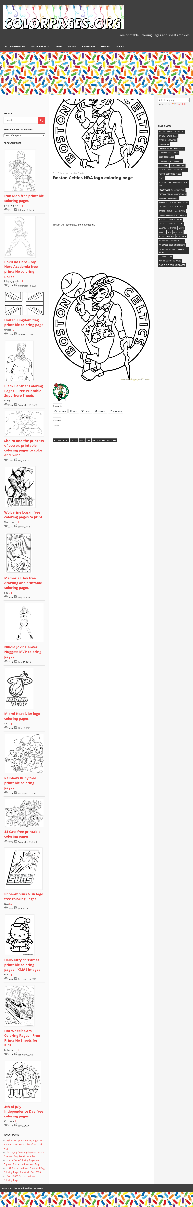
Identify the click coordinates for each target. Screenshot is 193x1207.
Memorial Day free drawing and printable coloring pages (23, 583)
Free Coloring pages (62, 173)
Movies (120, 46)
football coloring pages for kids (173, 184)
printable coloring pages (171, 240)
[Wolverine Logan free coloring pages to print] (21, 507)
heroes (182, 215)
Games (72, 46)
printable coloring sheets (172, 245)
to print (163, 256)
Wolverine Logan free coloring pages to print (23, 514)
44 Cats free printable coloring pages (22, 834)
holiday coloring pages (170, 219)
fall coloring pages (177, 169)
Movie (181, 228)
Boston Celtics (61, 440)
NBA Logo (178, 232)
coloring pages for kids (170, 161)
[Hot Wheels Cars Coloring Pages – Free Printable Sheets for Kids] (20, 1026)
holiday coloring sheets (171, 223)
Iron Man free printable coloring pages (24, 198)
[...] (21, 205)
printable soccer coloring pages (172, 251)
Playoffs (111, 440)
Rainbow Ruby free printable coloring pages (20, 783)
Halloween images (168, 215)
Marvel (162, 228)
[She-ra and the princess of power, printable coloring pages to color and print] (25, 436)
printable (181, 236)
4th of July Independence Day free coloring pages (23, 1111)
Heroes (105, 46)
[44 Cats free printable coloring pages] (25, 827)
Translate (181, 104)
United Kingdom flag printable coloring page (23, 322)
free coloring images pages (172, 194)
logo (81, 440)
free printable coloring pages (173, 202)
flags (161, 178)
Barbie (162, 136)
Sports (81, 173)
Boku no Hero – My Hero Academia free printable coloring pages (21, 268)
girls (169, 211)
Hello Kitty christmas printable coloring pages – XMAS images (22, 965)
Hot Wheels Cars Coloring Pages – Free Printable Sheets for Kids (22, 1037)
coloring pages (166, 157)
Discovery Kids (40, 46)
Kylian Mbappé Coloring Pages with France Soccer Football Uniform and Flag (24, 1144)
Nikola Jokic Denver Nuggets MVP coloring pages (22, 652)
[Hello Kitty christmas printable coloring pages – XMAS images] (20, 955)
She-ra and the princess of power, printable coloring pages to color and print (24, 447)
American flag (166, 131)
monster (172, 228)
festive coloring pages (170, 174)
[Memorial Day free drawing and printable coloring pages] (19, 573)
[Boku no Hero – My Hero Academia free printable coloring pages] (21, 257)
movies (162, 232)
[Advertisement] (96, 73)
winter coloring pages (170, 260)
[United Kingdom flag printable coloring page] (25, 315)
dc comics (163, 165)
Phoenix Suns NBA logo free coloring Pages (23, 896)
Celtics (74, 440)
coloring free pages (168, 152)
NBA (75, 173)
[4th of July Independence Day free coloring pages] (24, 1102)
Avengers (179, 131)
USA (170, 256)
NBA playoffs (98, 440)
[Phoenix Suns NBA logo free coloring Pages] (24, 889)
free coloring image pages (172, 190)
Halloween (88, 46)
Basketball (172, 136)
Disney (58, 46)
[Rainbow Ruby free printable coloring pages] (25, 773)
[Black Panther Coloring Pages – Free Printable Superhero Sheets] (20, 381)
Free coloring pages (168, 198)
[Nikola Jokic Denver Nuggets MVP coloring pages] (25, 642)
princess (170, 236)
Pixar (161, 236)
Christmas (164, 144)
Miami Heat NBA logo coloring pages (22, 716)
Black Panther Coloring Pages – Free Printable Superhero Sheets (23, 391)
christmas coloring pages (171, 148)
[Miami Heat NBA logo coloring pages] (20, 709)
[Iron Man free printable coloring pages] (21, 191)
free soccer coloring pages (172, 206)
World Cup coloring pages (172, 265)
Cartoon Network (14, 46)
